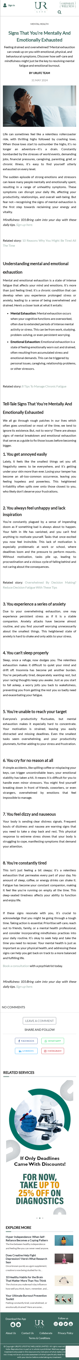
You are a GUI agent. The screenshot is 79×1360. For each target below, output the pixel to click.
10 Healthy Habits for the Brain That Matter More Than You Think (26, 1278)
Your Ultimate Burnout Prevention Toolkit (26, 1297)
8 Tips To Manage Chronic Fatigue (44, 386)
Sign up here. (24, 224)
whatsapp (54, 1040)
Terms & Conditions (39, 1338)
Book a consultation (16, 966)
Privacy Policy (65, 1333)
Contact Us (27, 1333)
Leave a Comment (39, 1020)
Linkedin (28, 1050)
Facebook (27, 1040)
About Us (11, 1333)
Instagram (54, 1050)
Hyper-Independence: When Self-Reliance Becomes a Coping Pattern (27, 1238)
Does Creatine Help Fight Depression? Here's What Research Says (26, 1259)
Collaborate (46, 1333)
